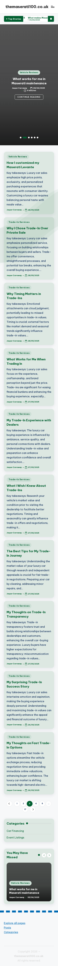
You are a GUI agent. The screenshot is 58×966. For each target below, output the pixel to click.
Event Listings (15, 837)
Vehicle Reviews (29, 72)
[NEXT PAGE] (33, 809)
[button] (29, 97)
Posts (7, 927)
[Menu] (52, 7)
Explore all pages (14, 923)
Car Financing (15, 830)
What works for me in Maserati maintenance (24, 891)
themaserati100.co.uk (26, 6)
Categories (11, 932)
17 (25, 809)
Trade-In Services (19, 222)
